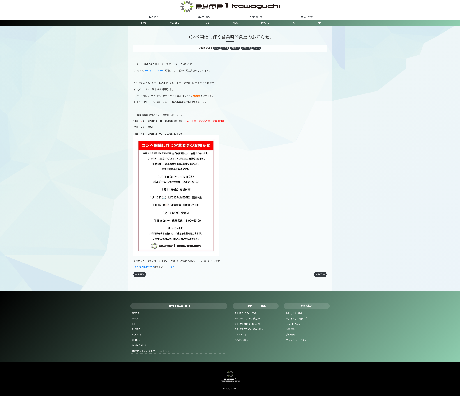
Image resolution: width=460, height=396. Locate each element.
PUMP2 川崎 (241, 340)
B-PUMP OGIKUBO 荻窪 (247, 324)
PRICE (206, 22)
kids (216, 48)
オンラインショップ (296, 318)
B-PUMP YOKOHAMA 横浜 (248, 329)
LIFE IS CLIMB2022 (154, 70)
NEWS (142, 22)
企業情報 (290, 329)
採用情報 (290, 334)
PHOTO (265, 22)
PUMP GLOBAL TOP (245, 313)
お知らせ (246, 48)
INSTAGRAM (139, 345)
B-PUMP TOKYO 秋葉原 (247, 318)
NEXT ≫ (320, 274)
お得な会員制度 (294, 313)
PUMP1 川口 (240, 334)
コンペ (257, 48)
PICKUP (235, 48)
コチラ (171, 267)
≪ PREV (139, 274)
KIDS (235, 22)
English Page (293, 324)
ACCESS (174, 22)
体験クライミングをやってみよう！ (150, 350)
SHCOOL (137, 340)
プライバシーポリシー (297, 340)
